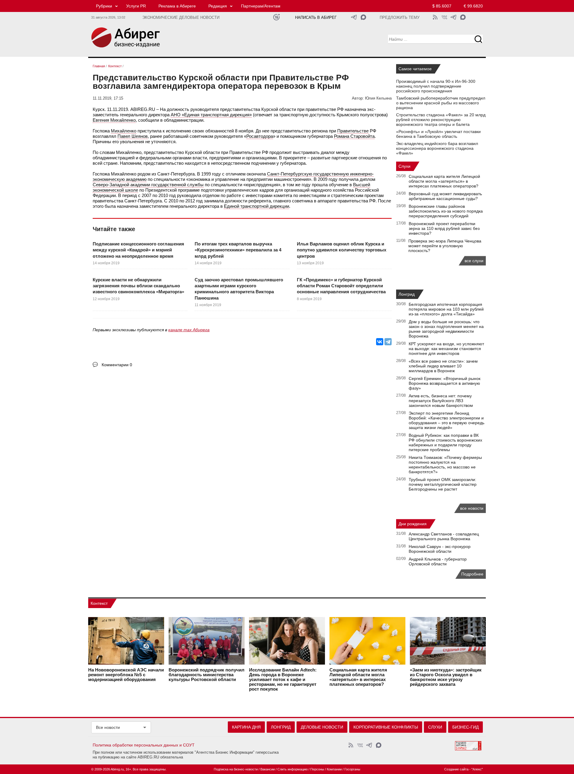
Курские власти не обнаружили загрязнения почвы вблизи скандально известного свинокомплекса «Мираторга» (138, 285)
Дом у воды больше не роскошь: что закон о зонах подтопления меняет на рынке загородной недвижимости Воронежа (446, 328)
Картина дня (246, 727)
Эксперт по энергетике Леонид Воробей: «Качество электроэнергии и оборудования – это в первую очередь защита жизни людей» (446, 420)
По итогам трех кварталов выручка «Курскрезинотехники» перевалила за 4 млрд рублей (238, 250)
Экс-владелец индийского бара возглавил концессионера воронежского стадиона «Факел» (437, 148)
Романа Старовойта (354, 136)
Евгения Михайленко (114, 120)
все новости (471, 508)
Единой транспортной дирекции (256, 206)
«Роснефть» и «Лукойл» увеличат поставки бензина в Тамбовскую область (438, 134)
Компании (334, 769)
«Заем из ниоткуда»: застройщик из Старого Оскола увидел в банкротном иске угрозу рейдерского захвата (446, 677)
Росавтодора (259, 136)
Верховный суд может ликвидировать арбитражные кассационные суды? (445, 196)
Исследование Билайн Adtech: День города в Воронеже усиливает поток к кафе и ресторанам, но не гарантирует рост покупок (283, 679)
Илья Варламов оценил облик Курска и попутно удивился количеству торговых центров (341, 250)
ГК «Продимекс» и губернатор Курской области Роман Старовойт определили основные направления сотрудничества (341, 285)
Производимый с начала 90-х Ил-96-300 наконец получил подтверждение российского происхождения (435, 86)
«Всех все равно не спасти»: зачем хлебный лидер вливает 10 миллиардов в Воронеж (443, 366)
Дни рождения (413, 523)
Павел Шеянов (132, 136)
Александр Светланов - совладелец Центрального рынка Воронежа (444, 536)
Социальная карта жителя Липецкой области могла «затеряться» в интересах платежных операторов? (444, 181)
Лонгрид (407, 294)
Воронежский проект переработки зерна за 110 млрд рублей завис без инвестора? (444, 228)
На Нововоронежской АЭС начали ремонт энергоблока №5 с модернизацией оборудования (126, 675)
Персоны (317, 769)
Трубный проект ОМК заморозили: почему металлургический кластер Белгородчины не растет (443, 484)
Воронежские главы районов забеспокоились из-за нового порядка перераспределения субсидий (446, 211)
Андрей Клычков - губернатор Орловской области (438, 561)
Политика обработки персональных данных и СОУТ (144, 745)
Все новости (108, 727)
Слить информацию (292, 769)
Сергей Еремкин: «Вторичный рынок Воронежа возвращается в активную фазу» (444, 383)
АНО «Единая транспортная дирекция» (211, 114)
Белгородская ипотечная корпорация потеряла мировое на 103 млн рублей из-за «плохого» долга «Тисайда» (446, 309)
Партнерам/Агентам (260, 6)
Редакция (217, 6)
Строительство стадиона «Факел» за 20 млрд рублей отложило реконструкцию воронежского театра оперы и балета (441, 119)
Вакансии (267, 769)
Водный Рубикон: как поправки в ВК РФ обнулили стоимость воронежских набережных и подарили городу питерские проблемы (445, 442)
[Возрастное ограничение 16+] (276, 17)
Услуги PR (136, 6)
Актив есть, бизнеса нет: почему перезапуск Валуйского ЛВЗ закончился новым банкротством (441, 400)
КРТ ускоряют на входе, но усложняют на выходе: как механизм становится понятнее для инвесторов (446, 348)
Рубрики (104, 6)
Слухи (404, 166)
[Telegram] (388, 341)
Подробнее (472, 574)
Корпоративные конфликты (385, 727)
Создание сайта (456, 769)
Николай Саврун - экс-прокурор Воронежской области (440, 549)
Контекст (99, 603)
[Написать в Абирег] (363, 17)
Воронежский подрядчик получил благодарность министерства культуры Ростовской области (207, 675)
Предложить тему (399, 18)
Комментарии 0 (117, 364)
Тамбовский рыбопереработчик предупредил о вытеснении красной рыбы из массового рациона (440, 103)
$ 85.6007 (441, 6)
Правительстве (353, 130)
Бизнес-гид (465, 727)
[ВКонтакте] (379, 341)
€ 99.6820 (473, 6)
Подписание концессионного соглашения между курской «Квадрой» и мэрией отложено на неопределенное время (138, 250)
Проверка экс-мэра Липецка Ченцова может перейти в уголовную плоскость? (444, 246)
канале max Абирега (189, 329)
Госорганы (352, 769)
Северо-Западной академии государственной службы (148, 184)
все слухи (474, 260)
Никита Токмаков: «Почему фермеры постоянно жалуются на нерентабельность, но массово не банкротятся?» (445, 464)
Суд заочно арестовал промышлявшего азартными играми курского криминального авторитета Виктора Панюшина (239, 288)
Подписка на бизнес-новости (236, 769)
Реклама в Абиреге (177, 6)
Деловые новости (322, 727)
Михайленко (123, 130)
